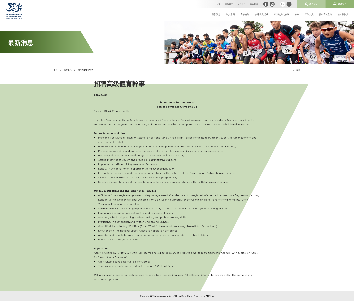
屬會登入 (342, 4)
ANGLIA (210, 296)
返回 (298, 70)
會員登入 (313, 4)
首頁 (56, 70)
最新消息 (67, 70)
